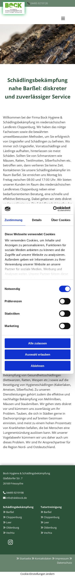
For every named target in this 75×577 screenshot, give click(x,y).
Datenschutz (64, 562)
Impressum (62, 558)
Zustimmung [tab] (13, 219)
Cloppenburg (14, 517)
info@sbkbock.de (16, 498)
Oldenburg (12, 527)
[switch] (64, 301)
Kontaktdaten (43, 558)
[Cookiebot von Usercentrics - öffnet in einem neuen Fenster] (53, 208)
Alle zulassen (37, 343)
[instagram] (10, 542)
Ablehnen (37, 365)
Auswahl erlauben (37, 354)
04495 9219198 (15, 492)
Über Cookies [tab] (60, 219)
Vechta (10, 533)
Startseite (25, 558)
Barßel (10, 512)
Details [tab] (37, 219)
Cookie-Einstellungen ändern (37, 574)
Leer (8, 522)
